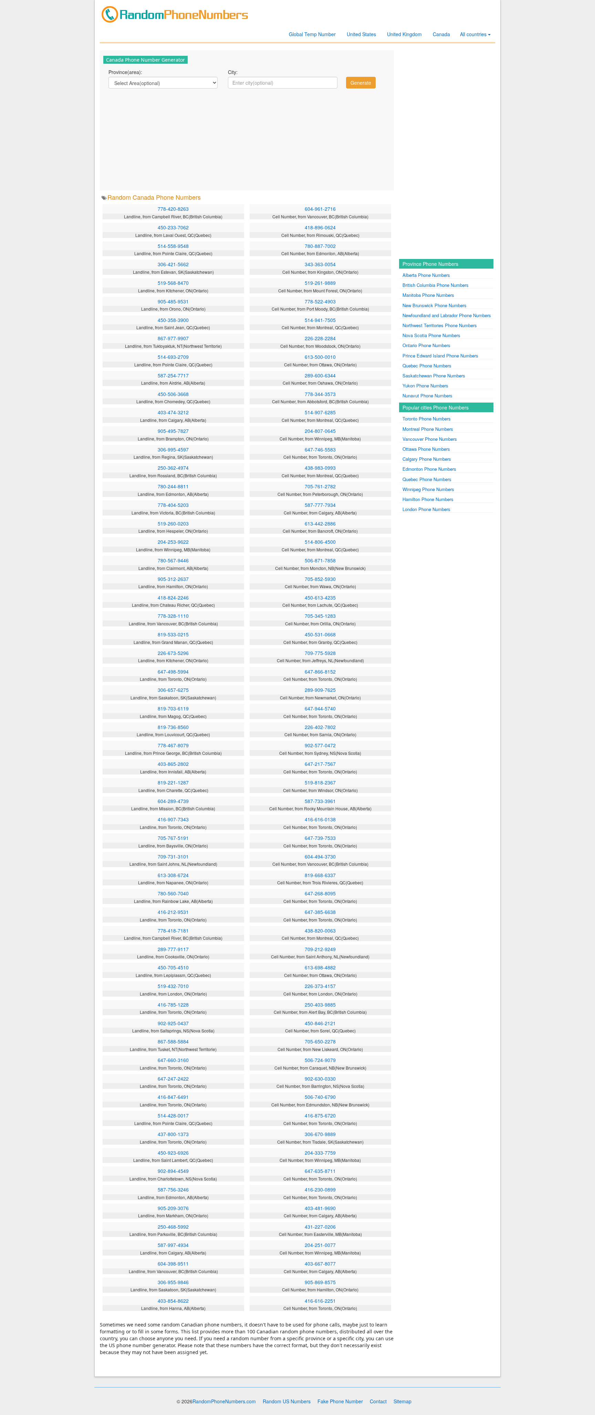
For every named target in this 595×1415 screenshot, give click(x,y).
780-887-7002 (320, 245)
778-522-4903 (320, 301)
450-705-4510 (173, 967)
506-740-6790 (320, 1096)
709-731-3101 (173, 856)
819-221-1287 (173, 782)
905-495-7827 (173, 430)
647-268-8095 (320, 893)
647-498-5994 (173, 671)
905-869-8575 (320, 1282)
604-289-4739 (173, 801)
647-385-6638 (320, 911)
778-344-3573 (320, 394)
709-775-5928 (320, 652)
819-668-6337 (320, 875)
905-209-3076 (173, 1208)
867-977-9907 (173, 338)
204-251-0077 (320, 1244)
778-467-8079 (173, 745)
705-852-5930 (320, 578)
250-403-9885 (320, 1004)
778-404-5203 (173, 504)
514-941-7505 (320, 319)
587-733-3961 (320, 801)
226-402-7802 (320, 727)
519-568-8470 (173, 282)
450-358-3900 (173, 319)
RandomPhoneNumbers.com (224, 1401)
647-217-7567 (320, 763)
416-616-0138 (320, 819)
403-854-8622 (173, 1300)
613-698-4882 (320, 967)
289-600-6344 (320, 375)
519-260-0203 (173, 523)
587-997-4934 (173, 1244)
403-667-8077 (320, 1263)
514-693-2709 (173, 356)
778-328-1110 (173, 615)
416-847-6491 (173, 1096)
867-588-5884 (173, 1041)
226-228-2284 (320, 338)
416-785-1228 (173, 1004)
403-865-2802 (173, 763)
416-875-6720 (320, 1115)
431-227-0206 (320, 1226)
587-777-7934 (320, 504)
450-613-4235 (320, 597)
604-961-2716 (320, 208)
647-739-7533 (320, 837)
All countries (474, 34)
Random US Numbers (287, 1401)
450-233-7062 (173, 227)
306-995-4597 (173, 449)
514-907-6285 (320, 412)
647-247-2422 (173, 1078)
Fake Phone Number (340, 1401)
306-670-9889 (320, 1134)
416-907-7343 (173, 819)
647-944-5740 (320, 708)
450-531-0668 (320, 634)
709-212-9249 (320, 949)
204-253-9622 (173, 541)
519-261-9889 (320, 282)
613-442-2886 (320, 523)
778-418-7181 (173, 930)
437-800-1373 (173, 1134)
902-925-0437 (173, 1023)
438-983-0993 (320, 467)
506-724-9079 (320, 1060)
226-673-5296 (173, 652)
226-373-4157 (320, 985)
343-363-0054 (320, 264)
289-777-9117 (173, 949)
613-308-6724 (173, 875)
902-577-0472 (320, 745)
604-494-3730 (320, 856)
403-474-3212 (173, 412)
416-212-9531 (173, 911)
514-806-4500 (320, 541)
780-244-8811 (173, 486)
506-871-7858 (320, 560)
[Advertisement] (246, 139)
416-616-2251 (320, 1300)
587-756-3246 (173, 1189)
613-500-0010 (320, 356)
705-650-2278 (320, 1041)
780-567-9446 (173, 560)
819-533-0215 (173, 634)
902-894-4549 (173, 1170)
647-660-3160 (173, 1060)
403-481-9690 (320, 1208)
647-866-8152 (320, 671)
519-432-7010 (173, 985)
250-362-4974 (173, 467)
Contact (378, 1401)
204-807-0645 (320, 430)
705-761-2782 (320, 486)
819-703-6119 (173, 708)
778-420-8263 (173, 208)
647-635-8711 (320, 1170)
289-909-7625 (320, 689)
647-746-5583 (320, 449)
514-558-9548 (173, 245)
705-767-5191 (173, 837)
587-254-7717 (173, 375)
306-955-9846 (173, 1282)
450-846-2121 (320, 1023)
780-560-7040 (173, 893)
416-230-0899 (320, 1189)
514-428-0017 (173, 1115)
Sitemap (402, 1401)
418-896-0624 (320, 227)
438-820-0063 (320, 930)
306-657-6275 (173, 689)
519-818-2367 (320, 782)
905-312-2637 (173, 578)
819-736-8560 (173, 727)
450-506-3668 (173, 394)
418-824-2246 (173, 597)
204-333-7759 (320, 1152)
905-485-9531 (173, 301)
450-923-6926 (173, 1152)
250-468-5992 (173, 1226)
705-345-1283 (320, 615)
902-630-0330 (320, 1078)
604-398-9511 (173, 1263)
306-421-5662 (173, 264)
